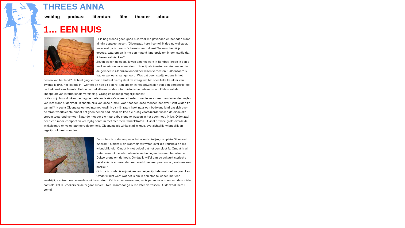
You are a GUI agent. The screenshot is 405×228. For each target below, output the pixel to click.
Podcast (76, 16)
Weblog (52, 16)
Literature (102, 16)
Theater (142, 16)
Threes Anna (73, 6)
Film (123, 16)
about (164, 16)
